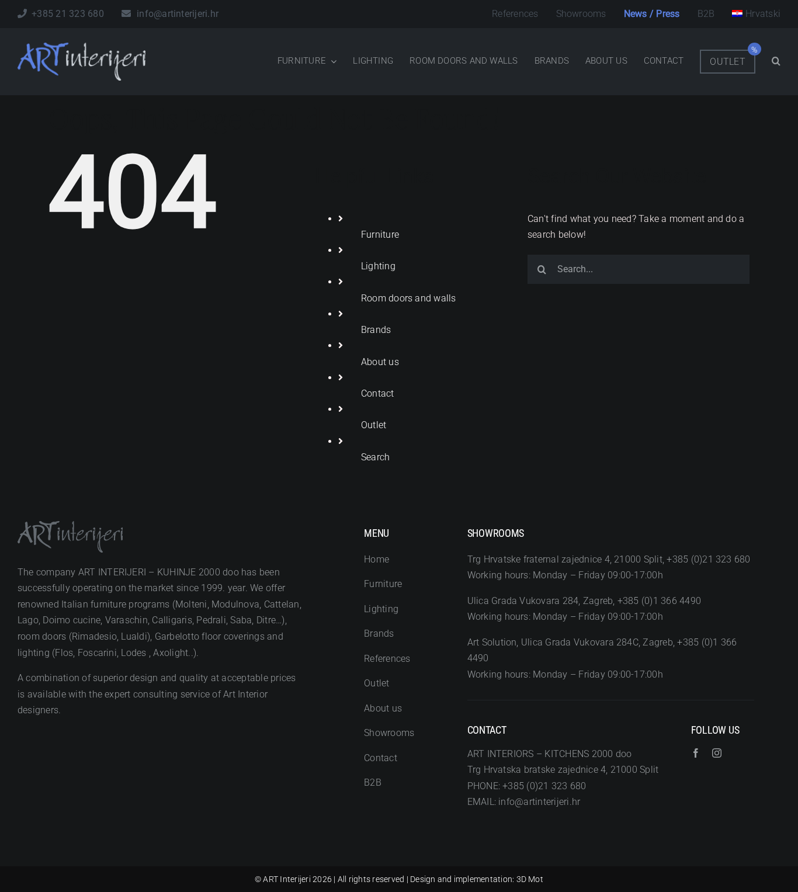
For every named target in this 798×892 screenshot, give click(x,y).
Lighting (378, 266)
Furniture (380, 234)
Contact (377, 393)
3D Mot (529, 879)
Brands (376, 329)
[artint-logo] (82, 47)
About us (380, 361)
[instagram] (716, 753)
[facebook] (695, 753)
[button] (776, 61)
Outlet (373, 425)
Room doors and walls (408, 298)
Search (375, 457)
